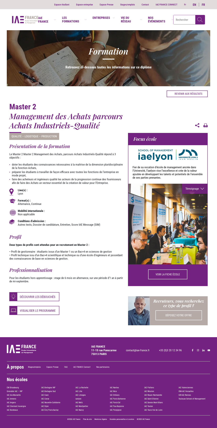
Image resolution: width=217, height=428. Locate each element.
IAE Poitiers (149, 387)
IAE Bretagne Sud (48, 391)
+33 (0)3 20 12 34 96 (170, 350)
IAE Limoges (80, 395)
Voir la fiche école (168, 274)
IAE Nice (113, 391)
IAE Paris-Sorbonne (118, 399)
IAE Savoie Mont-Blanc (153, 402)
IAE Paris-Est (115, 402)
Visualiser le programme (38, 310)
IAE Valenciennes (186, 387)
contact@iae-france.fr (138, 350)
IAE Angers (11, 402)
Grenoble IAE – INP (15, 391)
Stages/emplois (127, 4)
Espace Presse (106, 4)
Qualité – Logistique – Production (34, 136)
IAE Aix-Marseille (14, 395)
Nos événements (156, 19)
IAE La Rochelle (81, 387)
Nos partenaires (102, 367)
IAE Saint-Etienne (151, 399)
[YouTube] (209, 350)
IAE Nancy (79, 410)
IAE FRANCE (43, 19)
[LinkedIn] (203, 350)
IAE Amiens (11, 399)
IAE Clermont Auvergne (16, 406)
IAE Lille (78, 391)
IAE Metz (79, 402)
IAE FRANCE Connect (82, 367)
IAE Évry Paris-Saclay (49, 410)
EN (194, 4)
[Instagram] (198, 350)
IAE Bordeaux (12, 410)
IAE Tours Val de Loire (153, 410)
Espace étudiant (61, 4)
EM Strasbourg (13, 387)
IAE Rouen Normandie (153, 395)
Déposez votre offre (178, 315)
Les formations (70, 19)
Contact (145, 4)
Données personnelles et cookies (122, 419)
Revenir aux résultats (188, 93)
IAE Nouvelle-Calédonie (50, 402)
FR (203, 4)
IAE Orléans (114, 395)
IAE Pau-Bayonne (117, 406)
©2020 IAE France (143, 419)
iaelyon (78, 399)
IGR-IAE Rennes (185, 395)
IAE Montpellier (81, 406)
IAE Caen (45, 395)
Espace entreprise (84, 4)
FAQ (65, 367)
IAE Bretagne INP (48, 387)
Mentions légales (100, 419)
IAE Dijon (45, 406)
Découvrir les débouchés (37, 297)
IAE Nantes (114, 387)
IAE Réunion (149, 391)
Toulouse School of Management (192, 399)
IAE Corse (45, 399)
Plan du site (87, 419)
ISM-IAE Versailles (186, 391)
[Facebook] (192, 350)
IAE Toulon (148, 406)
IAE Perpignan (116, 410)
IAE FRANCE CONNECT (166, 4)
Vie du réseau (126, 19)
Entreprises (101, 18)
